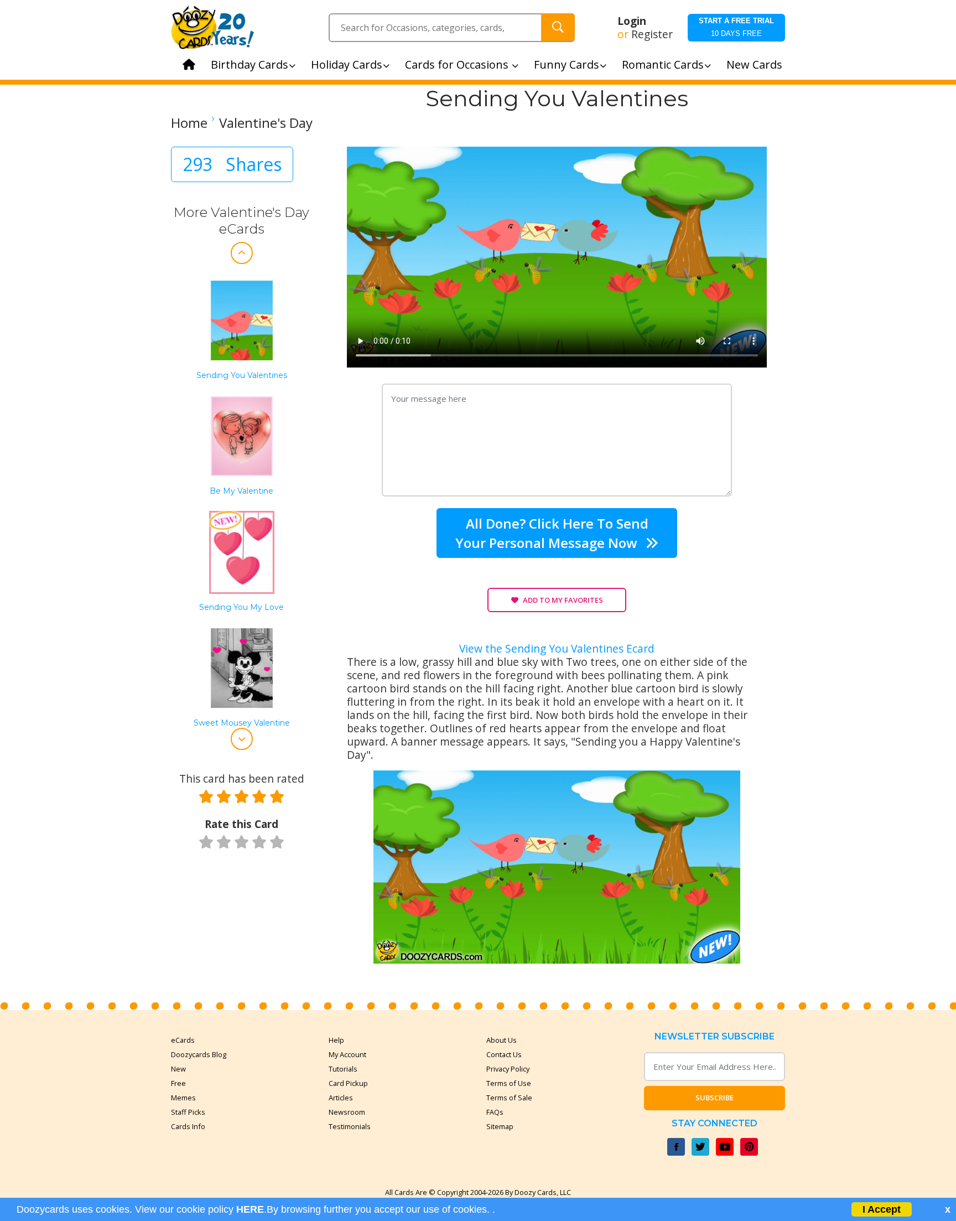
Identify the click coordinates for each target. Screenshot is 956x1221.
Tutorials (343, 1068)
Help (336, 1040)
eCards (183, 1040)
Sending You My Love (241, 607)
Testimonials (350, 1126)
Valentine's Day (266, 123)
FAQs (494, 1112)
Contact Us (504, 1054)
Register (652, 34)
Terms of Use (508, 1083)
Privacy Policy (507, 1068)
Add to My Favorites (563, 600)
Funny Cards (566, 64)
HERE (250, 1209)
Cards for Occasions (458, 64)
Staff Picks (188, 1112)
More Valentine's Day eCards (241, 220)
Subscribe (714, 1098)
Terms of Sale (509, 1097)
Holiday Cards (346, 64)
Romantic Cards (663, 64)
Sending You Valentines (241, 375)
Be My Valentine (241, 491)
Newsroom (347, 1112)
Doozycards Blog (198, 1054)
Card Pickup (348, 1083)
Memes (183, 1097)
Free (178, 1083)
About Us (501, 1040)
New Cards (754, 64)
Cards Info (188, 1126)
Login (631, 21)
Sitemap (499, 1126)
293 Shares (232, 164)
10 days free (736, 27)
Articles (341, 1097)
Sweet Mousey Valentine (242, 723)
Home (189, 123)
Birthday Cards (249, 64)
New (178, 1068)
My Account (347, 1054)
